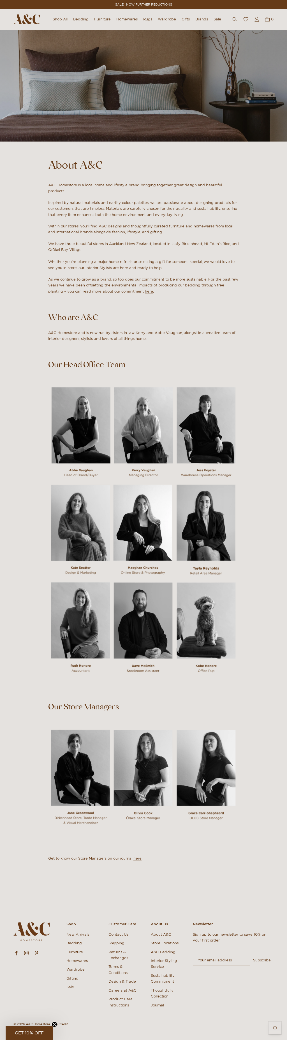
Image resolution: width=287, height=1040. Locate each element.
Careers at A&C (122, 990)
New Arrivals (77, 934)
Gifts (186, 19)
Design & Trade (122, 981)
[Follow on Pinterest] (36, 953)
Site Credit (60, 1024)
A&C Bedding (163, 952)
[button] (29, 1033)
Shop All (60, 19)
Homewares (127, 19)
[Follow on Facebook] (16, 953)
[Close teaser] (54, 1024)
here (149, 291)
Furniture (102, 19)
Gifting (72, 978)
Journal (157, 1005)
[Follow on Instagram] (26, 953)
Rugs (147, 19)
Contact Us (118, 934)
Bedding (81, 19)
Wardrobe (167, 19)
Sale (217, 19)
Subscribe (262, 960)
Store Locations (165, 943)
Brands (201, 19)
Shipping (116, 943)
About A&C (161, 934)
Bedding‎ (74, 943)
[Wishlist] (246, 19)
